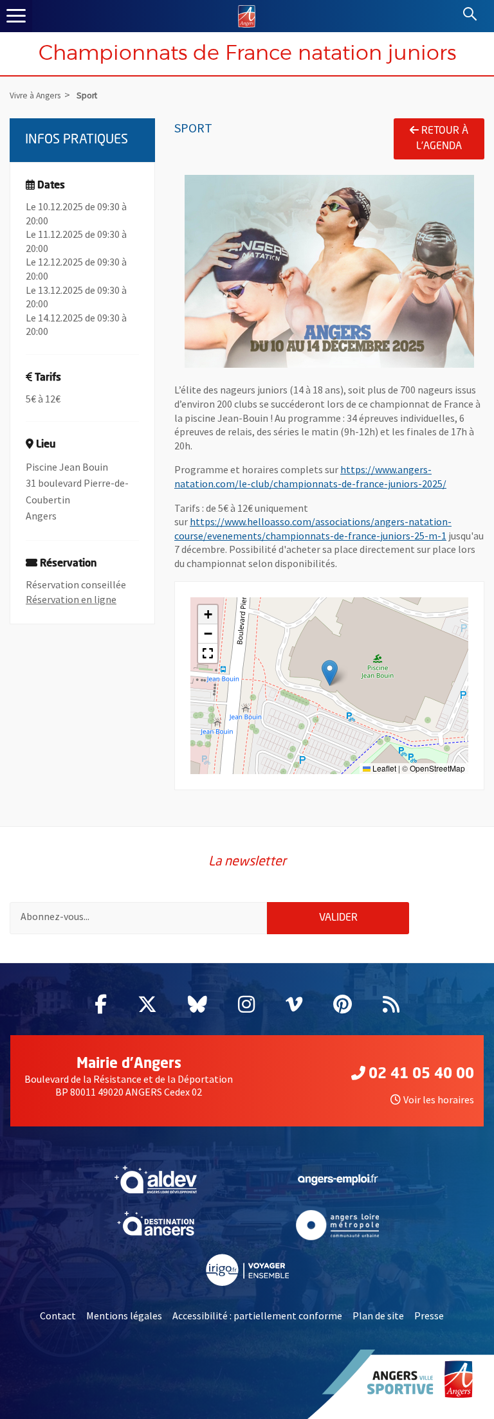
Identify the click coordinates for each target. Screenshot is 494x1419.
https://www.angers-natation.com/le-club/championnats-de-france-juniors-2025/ (310, 476)
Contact (58, 1315)
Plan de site (378, 1315)
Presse (429, 1315)
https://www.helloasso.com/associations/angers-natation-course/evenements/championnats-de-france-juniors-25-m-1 (313, 528)
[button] (330, 673)
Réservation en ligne (71, 599)
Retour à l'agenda (442, 139)
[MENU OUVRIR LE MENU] (16, 16)
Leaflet (383, 768)
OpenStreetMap (437, 768)
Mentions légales (124, 1315)
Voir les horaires (438, 1099)
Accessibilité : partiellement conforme (257, 1315)
